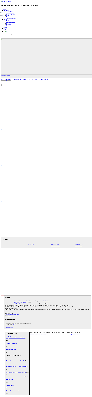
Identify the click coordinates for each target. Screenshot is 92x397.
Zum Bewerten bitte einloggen (12, 314)
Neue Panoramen (10, 13)
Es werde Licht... (10, 385)
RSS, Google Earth (10, 22)
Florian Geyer (15, 324)
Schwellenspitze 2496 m (55, 244)
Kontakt (5, 28)
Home (4, 9)
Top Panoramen (10, 11)
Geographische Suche (11, 18)
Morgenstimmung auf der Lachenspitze (15, 360)
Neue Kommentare (10, 14)
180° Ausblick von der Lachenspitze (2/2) (16, 372)
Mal (9, 316)
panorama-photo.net (75, 334)
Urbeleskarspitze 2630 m (79, 244)
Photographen (9, 16)
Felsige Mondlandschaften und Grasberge (16, 338)
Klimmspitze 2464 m (30, 244)
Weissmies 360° (9, 379)
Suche (7, 15)
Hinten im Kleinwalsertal (12, 343)
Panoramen (6, 10)
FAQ (7, 20)
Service (5, 19)
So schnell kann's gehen (11, 349)
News (7, 23)
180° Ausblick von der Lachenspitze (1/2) (16, 366)
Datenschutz (9, 26)
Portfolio (9, 336)
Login (4, 29)
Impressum (8, 24)
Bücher (5, 27)
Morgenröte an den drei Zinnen (13, 390)
